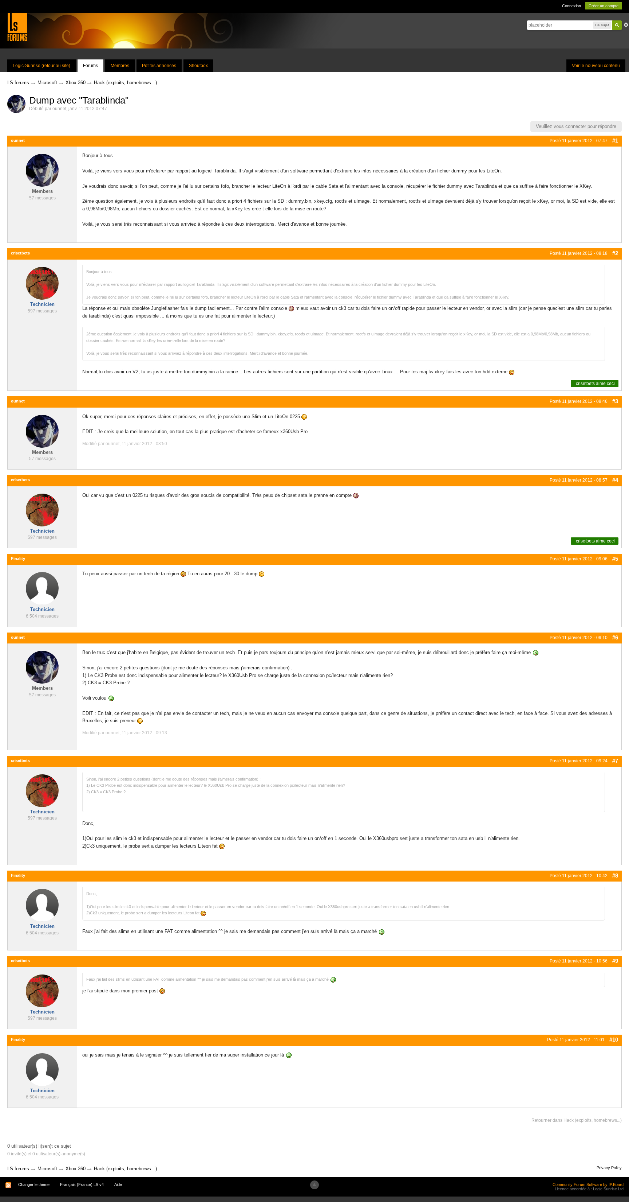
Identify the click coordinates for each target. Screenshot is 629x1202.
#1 (615, 140)
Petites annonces (159, 65)
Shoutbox (198, 65)
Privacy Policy (609, 1168)
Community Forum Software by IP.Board (588, 1184)
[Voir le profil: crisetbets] (42, 282)
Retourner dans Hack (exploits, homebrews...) (576, 1120)
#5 (615, 559)
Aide (118, 1184)
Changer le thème (34, 1184)
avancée (626, 25)
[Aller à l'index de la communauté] (17, 27)
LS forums (18, 1168)
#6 (615, 637)
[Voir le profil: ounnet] (42, 170)
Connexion (571, 6)
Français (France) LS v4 (82, 1184)
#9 (615, 961)
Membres (120, 65)
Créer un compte (603, 6)
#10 (613, 1039)
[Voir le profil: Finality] (42, 588)
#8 (615, 875)
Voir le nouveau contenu (596, 65)
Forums (90, 65)
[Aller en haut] (314, 1184)
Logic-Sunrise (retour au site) (41, 65)
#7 (615, 761)
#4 (615, 480)
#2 (615, 253)
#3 (615, 401)
